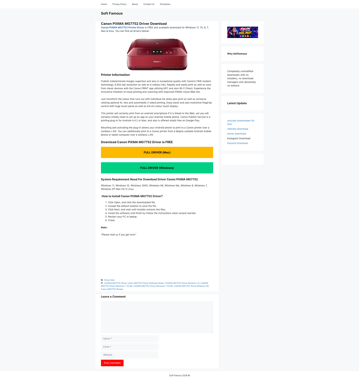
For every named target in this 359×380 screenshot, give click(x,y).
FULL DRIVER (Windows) (157, 168)
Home (104, 4)
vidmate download (237, 128)
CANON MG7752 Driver (115, 283)
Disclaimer (165, 4)
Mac (113, 280)
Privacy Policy (119, 4)
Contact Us (148, 4)
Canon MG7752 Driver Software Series (145, 283)
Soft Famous (112, 13)
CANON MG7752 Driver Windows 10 (182, 283)
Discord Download (237, 143)
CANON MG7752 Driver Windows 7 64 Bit (153, 286)
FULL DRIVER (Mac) (157, 152)
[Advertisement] (157, 257)
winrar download (236, 133)
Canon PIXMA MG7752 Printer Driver (122, 27)
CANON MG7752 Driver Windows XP (191, 286)
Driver (107, 280)
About (135, 4)
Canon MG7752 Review (112, 289)
